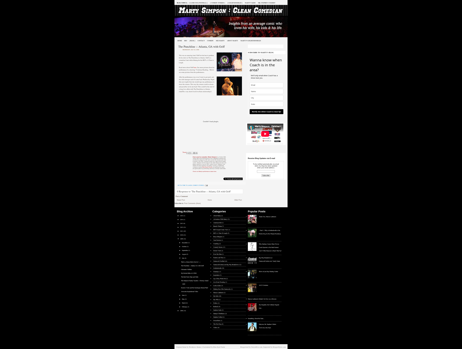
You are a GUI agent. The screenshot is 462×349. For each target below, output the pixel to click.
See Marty (220, 41)
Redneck (215, 306)
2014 (181, 219)
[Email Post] (206, 185)
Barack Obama (217, 226)
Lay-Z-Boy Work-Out (219, 278)
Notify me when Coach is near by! (266, 112)
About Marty (232, 41)
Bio (185, 41)
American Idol (217, 223)
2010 (181, 235)
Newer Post (181, 200)
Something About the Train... (256, 318)
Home (179, 41)
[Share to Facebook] (194, 153)
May (183, 299)
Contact (201, 41)
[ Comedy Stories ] (217, 3)
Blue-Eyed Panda (207, 167)
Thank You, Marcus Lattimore (267, 217)
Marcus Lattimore (218, 292)
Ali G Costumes (263, 285)
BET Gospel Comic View (220, 230)
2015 (181, 216)
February (184, 307)
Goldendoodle (217, 268)
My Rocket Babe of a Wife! (189, 273)
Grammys (216, 271)
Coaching (216, 244)
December (185, 243)
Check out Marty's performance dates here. (205, 171)
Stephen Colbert (217, 317)
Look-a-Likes (217, 285)
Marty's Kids (250, 3)
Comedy (210, 41)
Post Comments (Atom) (192, 203)
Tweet (184, 152)
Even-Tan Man (217, 254)
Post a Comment (182, 196)
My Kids (215, 296)
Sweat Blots (216, 320)
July (183, 258)
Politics (215, 303)
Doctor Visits (217, 251)
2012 (181, 227)
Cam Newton (217, 240)
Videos (215, 327)
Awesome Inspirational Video (189, 291)
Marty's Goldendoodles (251, 41)
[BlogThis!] (190, 153)
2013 (181, 223)
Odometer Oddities (186, 269)
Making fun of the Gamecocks (222, 289)
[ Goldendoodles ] (234, 3)
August (184, 254)
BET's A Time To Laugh (185, 185)
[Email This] (187, 153)
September (185, 250)
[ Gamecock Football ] (198, 3)
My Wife (215, 299)
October (184, 246)
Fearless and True (218, 257)
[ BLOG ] (192, 41)
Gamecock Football (218, 261)
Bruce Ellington (217, 237)
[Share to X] (192, 153)
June (183, 295)
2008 (181, 311)
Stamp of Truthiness (219, 313)
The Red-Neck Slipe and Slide (189, 277)
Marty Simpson (205, 157)
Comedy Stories (198, 185)
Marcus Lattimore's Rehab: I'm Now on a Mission (262, 299)
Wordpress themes (195, 347)
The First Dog (217, 324)
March (184, 303)
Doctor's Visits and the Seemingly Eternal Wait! (194, 288)
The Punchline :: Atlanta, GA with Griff (201, 46)
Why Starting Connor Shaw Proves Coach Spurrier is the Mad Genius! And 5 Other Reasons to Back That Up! (270, 247)
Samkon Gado (217, 310)
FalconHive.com (256, 347)
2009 (181, 239)
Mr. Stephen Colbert (266, 3)
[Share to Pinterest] (196, 153)
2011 (181, 231)
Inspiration (216, 275)
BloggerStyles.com (279, 347)
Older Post (238, 200)
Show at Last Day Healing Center (268, 271)
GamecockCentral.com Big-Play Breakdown (226, 264)
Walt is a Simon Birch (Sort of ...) (190, 262)
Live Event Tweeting (219, 282)
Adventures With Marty (220, 219)
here (195, 67)
